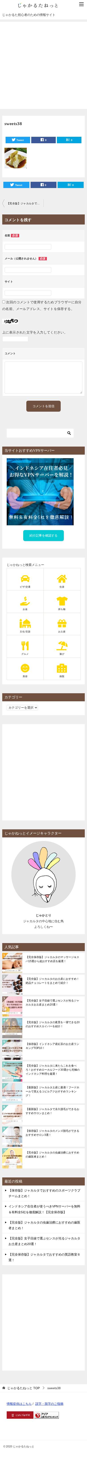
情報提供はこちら (19, 1404)
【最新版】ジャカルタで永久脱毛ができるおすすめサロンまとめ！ (52, 1111)
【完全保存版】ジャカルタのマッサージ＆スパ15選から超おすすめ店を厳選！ (52, 959)
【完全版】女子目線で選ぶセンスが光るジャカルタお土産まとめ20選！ (52, 1002)
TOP (23, 1388)
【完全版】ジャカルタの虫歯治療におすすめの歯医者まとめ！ (52, 1154)
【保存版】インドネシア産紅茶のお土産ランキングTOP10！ (52, 1046)
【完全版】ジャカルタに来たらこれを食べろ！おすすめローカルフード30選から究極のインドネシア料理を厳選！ (53, 1069)
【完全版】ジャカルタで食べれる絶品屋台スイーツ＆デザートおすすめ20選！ (25, 203)
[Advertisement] (43, 65)
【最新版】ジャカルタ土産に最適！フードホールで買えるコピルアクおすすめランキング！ (52, 1091)
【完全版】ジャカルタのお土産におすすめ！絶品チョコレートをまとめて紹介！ (52, 980)
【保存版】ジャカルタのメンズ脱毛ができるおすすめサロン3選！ (52, 1132)
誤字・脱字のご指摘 (49, 1404)
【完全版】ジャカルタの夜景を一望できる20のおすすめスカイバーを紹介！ (53, 1024)
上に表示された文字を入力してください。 (34, 332)
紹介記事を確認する (43, 535)
